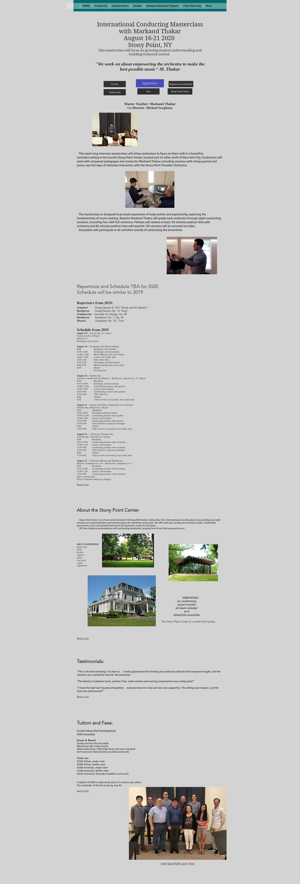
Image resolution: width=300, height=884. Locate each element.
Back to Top (83, 484)
